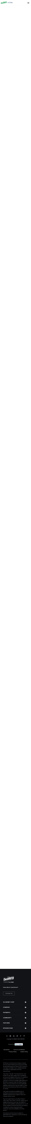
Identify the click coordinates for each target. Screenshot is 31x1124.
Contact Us (8, 993)
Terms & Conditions (19, 1049)
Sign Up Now (8, 56)
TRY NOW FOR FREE (15, 214)
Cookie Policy (24, 1051)
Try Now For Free (15, 615)
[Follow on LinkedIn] (13, 1036)
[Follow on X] (7, 1036)
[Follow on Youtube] (10, 1036)
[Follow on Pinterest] (24, 1036)
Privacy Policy (13, 1051)
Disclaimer (7, 1049)
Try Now (15, 160)
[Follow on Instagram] (17, 1036)
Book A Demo (17, 56)
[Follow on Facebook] (20, 1036)
